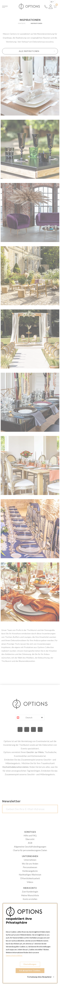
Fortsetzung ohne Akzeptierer (40, 977)
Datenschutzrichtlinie (14, 955)
